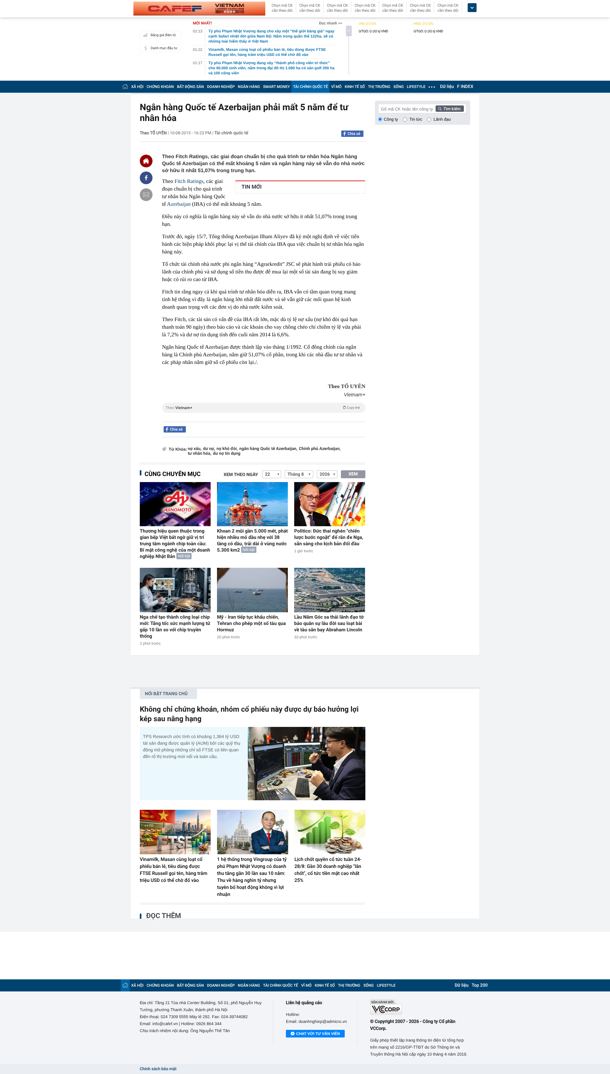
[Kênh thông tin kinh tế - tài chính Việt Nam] (199, 9)
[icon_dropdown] (472, 7)
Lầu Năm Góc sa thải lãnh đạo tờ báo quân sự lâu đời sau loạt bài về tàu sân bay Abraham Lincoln (329, 623)
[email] (146, 194)
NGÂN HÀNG (249, 86)
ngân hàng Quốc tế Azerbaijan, (268, 448)
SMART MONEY (276, 86)
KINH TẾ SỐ (355, 86)
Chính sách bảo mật (158, 1069)
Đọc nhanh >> (330, 23)
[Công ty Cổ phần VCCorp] (420, 1007)
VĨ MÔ (336, 86)
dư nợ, (209, 448)
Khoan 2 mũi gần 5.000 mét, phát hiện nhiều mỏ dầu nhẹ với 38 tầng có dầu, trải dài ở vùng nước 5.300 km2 (252, 540)
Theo (263, 408)
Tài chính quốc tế (231, 133)
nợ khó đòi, (227, 448)
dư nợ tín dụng (226, 453)
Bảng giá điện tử (163, 35)
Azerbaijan (179, 204)
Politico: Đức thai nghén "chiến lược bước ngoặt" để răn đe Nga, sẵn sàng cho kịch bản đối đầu (328, 537)
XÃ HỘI (137, 86)
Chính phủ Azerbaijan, (320, 448)
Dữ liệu (447, 86)
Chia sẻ (354, 133)
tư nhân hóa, (199, 453)
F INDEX (465, 86)
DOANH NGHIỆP (221, 86)
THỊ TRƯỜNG (379, 86)
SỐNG (398, 86)
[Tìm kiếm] (450, 108)
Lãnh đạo (442, 119)
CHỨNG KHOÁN (160, 86)
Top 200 (480, 985)
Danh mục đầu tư (164, 48)
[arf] (263, 415)
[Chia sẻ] (146, 177)
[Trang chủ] (125, 86)
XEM (353, 474)
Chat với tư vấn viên (318, 1033)
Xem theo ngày (241, 474)
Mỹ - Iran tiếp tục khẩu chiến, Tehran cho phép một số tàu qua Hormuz (251, 623)
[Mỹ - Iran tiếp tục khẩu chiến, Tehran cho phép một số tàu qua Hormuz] (252, 590)
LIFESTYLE (416, 86)
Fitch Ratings (188, 181)
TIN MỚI (251, 187)
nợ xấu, (194, 448)
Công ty (391, 119)
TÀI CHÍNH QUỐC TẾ (310, 86)
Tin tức (416, 119)
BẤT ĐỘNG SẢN (190, 86)
